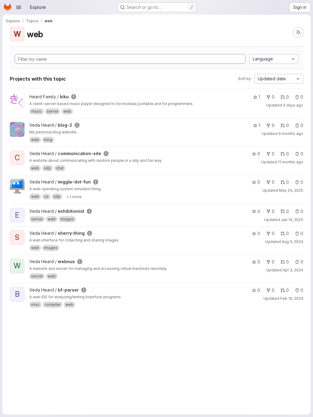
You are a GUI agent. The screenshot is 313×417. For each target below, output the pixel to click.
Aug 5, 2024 (292, 241)
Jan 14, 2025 (292, 219)
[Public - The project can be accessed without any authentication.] (73, 96)
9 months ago (290, 133)
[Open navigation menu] (19, 7)
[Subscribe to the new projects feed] (298, 32)
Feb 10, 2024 (291, 298)
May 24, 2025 (291, 190)
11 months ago (290, 162)
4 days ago (293, 105)
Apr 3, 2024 (293, 270)
